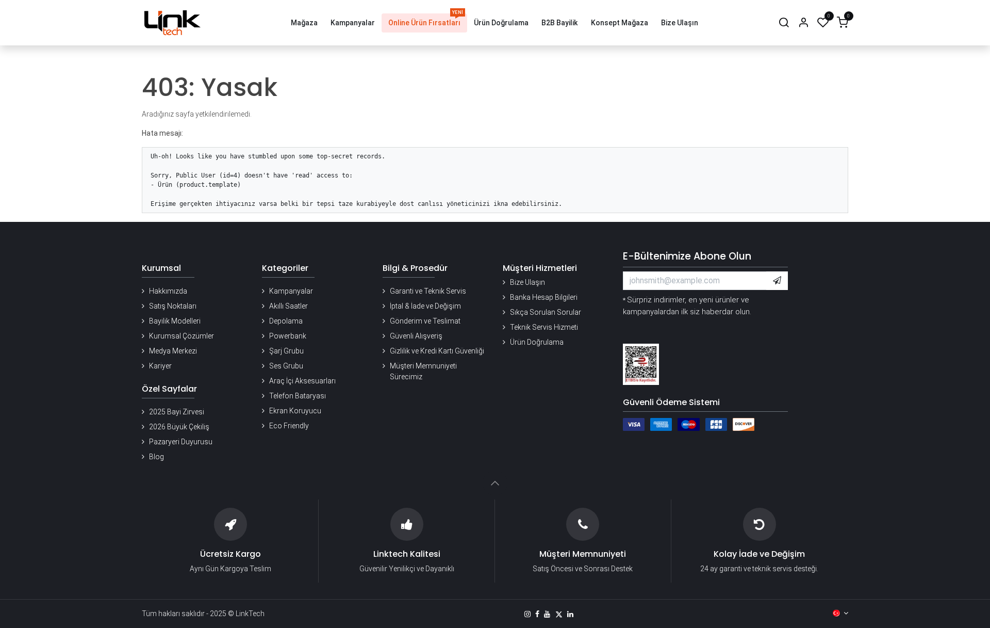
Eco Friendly (289, 426)
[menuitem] (304, 23)
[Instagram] (527, 614)
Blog (156, 457)
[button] (777, 280)
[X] (559, 614)
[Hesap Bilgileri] (803, 23)
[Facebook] (537, 614)
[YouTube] (547, 614)
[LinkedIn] (570, 614)
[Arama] (783, 23)
